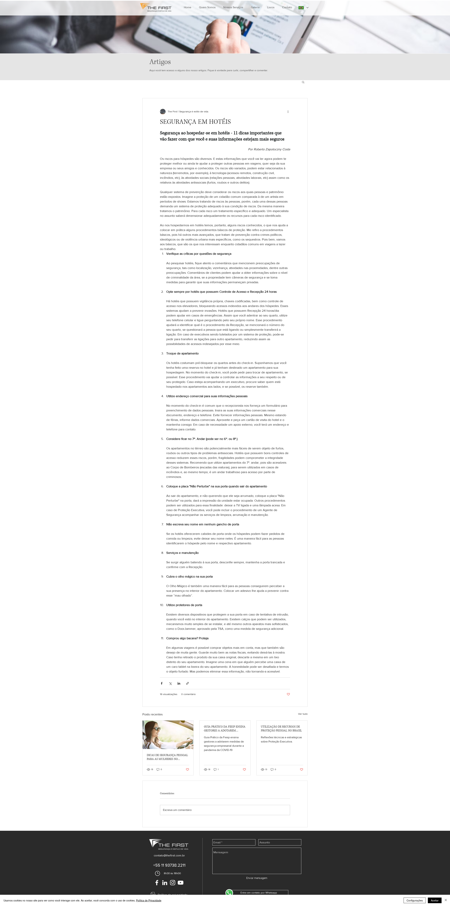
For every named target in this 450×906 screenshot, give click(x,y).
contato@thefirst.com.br (169, 855)
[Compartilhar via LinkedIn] (179, 683)
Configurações (415, 900)
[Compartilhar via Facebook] (161, 683)
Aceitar (435, 900)
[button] (233, 7)
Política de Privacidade (148, 900)
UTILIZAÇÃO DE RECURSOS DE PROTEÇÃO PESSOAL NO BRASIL (281, 728)
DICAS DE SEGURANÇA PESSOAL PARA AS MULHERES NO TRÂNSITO (167, 757)
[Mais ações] (288, 112)
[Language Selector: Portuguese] (303, 8)
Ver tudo (303, 713)
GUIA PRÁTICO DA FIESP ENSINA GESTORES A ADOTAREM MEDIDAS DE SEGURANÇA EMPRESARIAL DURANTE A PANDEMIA (224, 728)
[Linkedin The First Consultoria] (164, 882)
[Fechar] (446, 900)
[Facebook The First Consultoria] (156, 882)
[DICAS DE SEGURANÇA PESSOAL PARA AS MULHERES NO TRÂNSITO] (168, 735)
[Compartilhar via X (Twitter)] (170, 683)
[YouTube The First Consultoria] (180, 882)
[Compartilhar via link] (187, 683)
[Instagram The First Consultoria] (172, 882)
